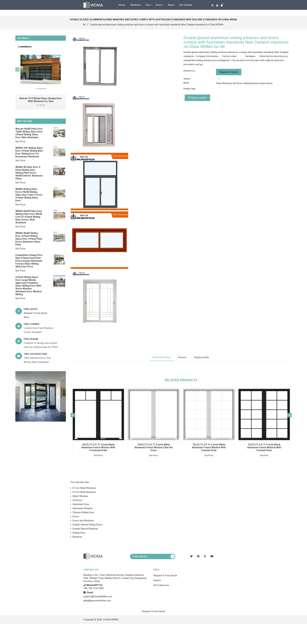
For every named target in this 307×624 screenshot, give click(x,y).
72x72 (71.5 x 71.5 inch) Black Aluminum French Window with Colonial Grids (264, 447)
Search (157, 580)
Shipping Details (201, 357)
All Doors (77, 500)
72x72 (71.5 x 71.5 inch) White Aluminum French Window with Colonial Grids (209, 447)
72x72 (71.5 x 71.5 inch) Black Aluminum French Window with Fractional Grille (98, 447)
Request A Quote (228, 72)
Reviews (182, 357)
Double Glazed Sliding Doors (87, 524)
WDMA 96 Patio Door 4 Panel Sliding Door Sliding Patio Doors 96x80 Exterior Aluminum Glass (29, 173)
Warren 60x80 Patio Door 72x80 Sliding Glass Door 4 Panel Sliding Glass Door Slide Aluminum (29, 133)
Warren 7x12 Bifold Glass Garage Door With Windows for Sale (40, 100)
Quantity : (187, 79)
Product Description (161, 357)
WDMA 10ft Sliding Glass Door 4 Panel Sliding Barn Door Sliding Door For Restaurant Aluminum (29, 152)
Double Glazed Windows (85, 528)
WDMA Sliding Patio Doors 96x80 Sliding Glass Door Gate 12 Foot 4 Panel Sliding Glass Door (28, 195)
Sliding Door (78, 532)
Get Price (20, 141)
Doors (75, 516)
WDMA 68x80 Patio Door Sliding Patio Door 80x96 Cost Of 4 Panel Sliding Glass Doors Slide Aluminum (28, 217)
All (84, 24)
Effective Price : (189, 71)
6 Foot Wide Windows (84, 488)
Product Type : (189, 89)
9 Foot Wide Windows (84, 492)
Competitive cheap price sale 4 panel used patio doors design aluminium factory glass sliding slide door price (28, 261)
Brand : (186, 83)
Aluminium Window (82, 508)
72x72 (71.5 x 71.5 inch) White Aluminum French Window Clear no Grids (153, 447)
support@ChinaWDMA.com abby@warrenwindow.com (97, 596)
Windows (77, 536)
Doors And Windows (83, 520)
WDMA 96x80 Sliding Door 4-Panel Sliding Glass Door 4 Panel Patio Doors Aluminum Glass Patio (28, 239)
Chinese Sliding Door (83, 512)
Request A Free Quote (165, 575)
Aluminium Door (80, 504)
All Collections (161, 585)
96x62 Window (80, 496)
